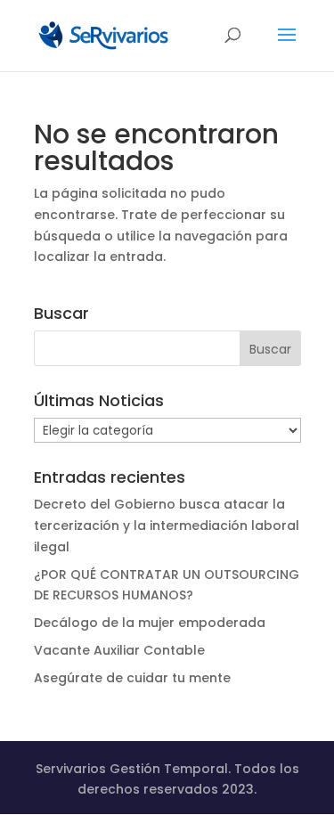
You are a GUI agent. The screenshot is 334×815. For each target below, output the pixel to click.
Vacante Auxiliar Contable (119, 650)
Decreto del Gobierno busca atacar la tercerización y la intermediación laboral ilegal (166, 525)
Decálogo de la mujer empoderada (149, 623)
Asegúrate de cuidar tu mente (132, 678)
